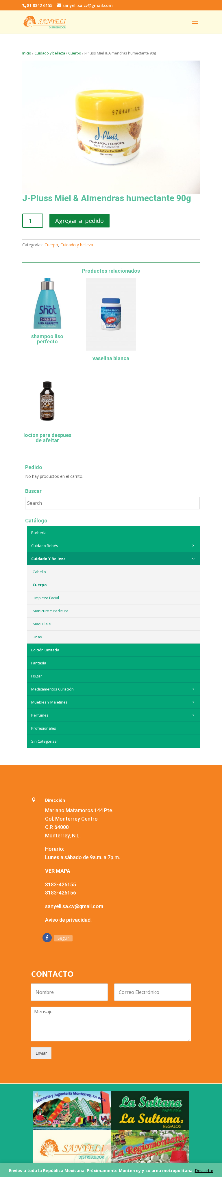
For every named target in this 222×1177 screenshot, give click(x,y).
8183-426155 (60, 884)
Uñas (37, 636)
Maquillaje (42, 623)
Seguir (63, 938)
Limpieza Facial (46, 597)
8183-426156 (60, 893)
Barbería (39, 532)
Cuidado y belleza (49, 53)
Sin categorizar (44, 741)
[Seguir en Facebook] (47, 937)
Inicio (26, 53)
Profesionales (43, 728)
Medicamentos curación (52, 689)
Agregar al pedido (79, 221)
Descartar (204, 1170)
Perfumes (40, 715)
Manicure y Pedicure (51, 610)
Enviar (41, 1053)
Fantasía (38, 663)
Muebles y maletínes (49, 702)
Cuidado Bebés (44, 545)
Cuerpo (74, 53)
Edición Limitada (45, 650)
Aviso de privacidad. (68, 920)
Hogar (36, 676)
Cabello (39, 571)
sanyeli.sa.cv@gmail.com (74, 906)
